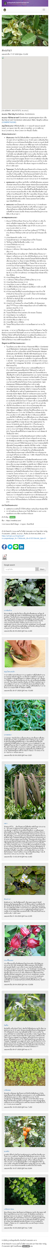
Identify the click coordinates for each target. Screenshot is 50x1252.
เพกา (6, 823)
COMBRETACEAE (9, 122)
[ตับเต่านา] (25, 880)
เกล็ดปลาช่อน (9, 1209)
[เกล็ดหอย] (25, 1072)
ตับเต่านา (7, 899)
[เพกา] (25, 792)
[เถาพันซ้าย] (25, 592)
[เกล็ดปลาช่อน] (25, 1191)
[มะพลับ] (25, 1132)
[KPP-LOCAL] (5, 10)
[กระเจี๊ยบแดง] (25, 941)
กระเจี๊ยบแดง (8, 960)
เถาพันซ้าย (8, 610)
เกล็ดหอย (7, 1090)
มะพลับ (6, 1151)
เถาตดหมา (8, 734)
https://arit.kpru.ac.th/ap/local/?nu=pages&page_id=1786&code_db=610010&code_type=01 (24, 537)
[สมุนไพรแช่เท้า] (25, 654)
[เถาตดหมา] (25, 715)
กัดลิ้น (6, 1025)
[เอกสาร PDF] (5, 557)
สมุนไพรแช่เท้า (9, 671)
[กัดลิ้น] (25, 1007)
